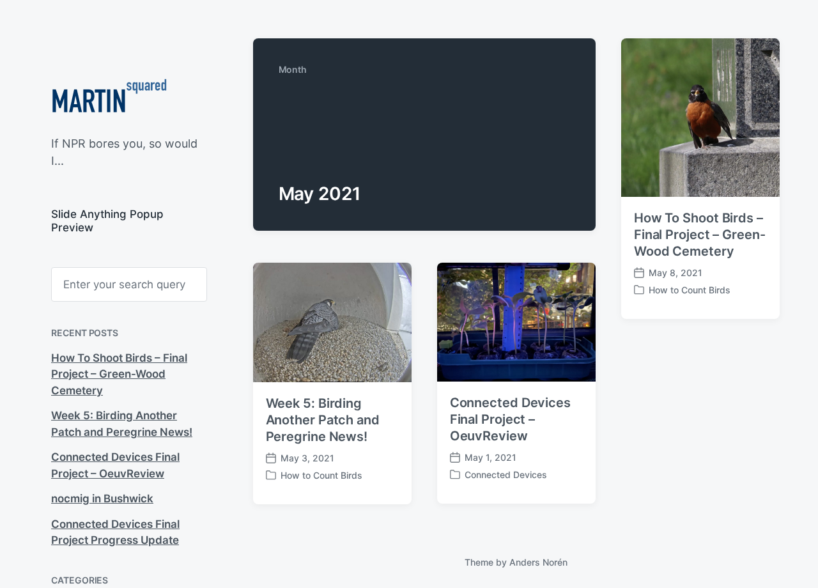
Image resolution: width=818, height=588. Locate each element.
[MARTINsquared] (109, 99)
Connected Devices (506, 474)
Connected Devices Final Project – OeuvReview (510, 419)
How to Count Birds (689, 289)
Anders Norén (538, 562)
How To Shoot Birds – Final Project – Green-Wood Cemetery (119, 374)
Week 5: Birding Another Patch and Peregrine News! (323, 420)
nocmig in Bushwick (102, 498)
